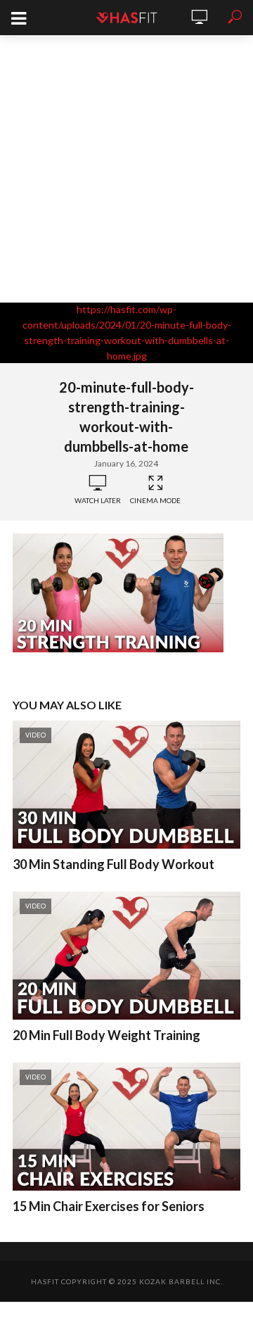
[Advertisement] (126, 169)
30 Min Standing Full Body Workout (113, 864)
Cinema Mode (155, 500)
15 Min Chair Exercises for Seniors (109, 1206)
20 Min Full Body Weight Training (106, 1035)
